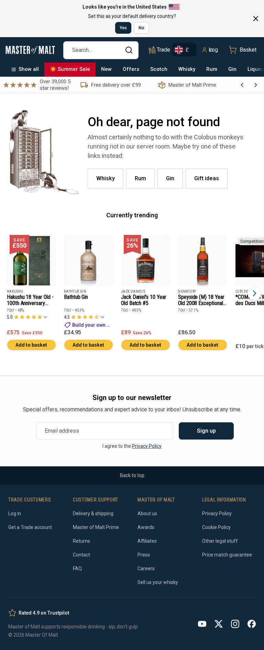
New (106, 69)
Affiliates (147, 541)
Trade (163, 49)
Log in (213, 49)
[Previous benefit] (242, 85)
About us (147, 513)
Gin (232, 69)
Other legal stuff (220, 541)
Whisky (186, 69)
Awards (146, 527)
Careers (146, 568)
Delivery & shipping (93, 513)
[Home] (30, 50)
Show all (29, 69)
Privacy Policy (147, 446)
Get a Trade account (30, 527)
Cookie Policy (216, 527)
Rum (211, 69)
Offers (131, 69)
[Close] (255, 18)
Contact (81, 554)
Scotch (158, 69)
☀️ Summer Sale (70, 69)
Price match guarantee (227, 554)
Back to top (132, 475)
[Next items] (254, 293)
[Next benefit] (256, 85)
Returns (81, 541)
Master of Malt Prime (96, 527)
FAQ (77, 568)
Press (144, 554)
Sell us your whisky (158, 582)
